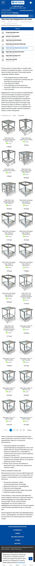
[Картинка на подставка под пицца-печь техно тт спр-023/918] (26, 220)
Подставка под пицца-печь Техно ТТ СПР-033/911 (9, 295)
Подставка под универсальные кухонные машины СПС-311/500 (9, 328)
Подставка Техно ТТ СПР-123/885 (9, 418)
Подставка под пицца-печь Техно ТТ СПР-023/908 (26, 201)
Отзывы (17, 540)
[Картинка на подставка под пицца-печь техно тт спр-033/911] (8, 282)
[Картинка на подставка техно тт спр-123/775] (26, 377)
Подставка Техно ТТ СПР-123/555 (26, 359)
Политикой (21, 562)
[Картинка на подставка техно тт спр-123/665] (8, 377)
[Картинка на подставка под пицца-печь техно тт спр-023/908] (26, 189)
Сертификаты (17, 530)
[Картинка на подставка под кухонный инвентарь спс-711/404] (8, 127)
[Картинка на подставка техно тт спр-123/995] (26, 407)
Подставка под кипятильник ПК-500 (26, 138)
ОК (30, 558)
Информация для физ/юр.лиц (17, 526)
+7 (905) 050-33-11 (17, 6)
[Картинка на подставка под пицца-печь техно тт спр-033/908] (8, 220)
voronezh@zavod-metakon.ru (26, 10)
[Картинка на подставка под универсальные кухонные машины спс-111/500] (26, 282)
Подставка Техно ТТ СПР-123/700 (26, 326)
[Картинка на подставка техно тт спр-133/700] (8, 348)
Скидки (17, 533)
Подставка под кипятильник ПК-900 (9, 169)
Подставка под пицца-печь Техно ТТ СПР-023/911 (26, 263)
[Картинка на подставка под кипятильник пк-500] (26, 127)
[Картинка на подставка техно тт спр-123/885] (8, 407)
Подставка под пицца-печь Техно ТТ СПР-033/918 (9, 263)
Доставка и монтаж (17, 536)
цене (14, 115)
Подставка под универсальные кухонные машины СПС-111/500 (26, 296)
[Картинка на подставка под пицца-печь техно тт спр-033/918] (8, 251)
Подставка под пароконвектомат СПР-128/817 (26, 170)
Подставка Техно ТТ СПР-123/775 (26, 388)
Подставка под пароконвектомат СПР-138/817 (8, 201)
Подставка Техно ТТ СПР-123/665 (9, 388)
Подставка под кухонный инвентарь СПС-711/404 (9, 139)
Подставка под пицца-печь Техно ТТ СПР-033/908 (9, 232)
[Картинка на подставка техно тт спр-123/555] (26, 348)
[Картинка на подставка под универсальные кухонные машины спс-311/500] (8, 315)
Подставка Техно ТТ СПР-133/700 (9, 359)
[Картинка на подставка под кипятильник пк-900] (8, 158)
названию (21, 115)
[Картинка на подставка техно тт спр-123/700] (26, 315)
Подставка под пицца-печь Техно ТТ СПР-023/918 (26, 232)
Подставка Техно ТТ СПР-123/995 (26, 418)
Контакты (17, 543)
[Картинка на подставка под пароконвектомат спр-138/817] (8, 189)
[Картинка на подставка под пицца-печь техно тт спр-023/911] (26, 251)
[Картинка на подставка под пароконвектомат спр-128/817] (26, 158)
